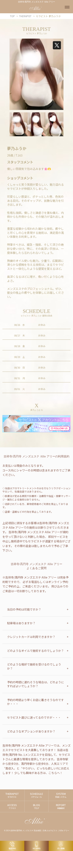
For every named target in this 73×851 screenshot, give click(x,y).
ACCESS (12, 806)
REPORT (61, 806)
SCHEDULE (36, 795)
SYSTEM (60, 795)
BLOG (36, 806)
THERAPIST (12, 795)
